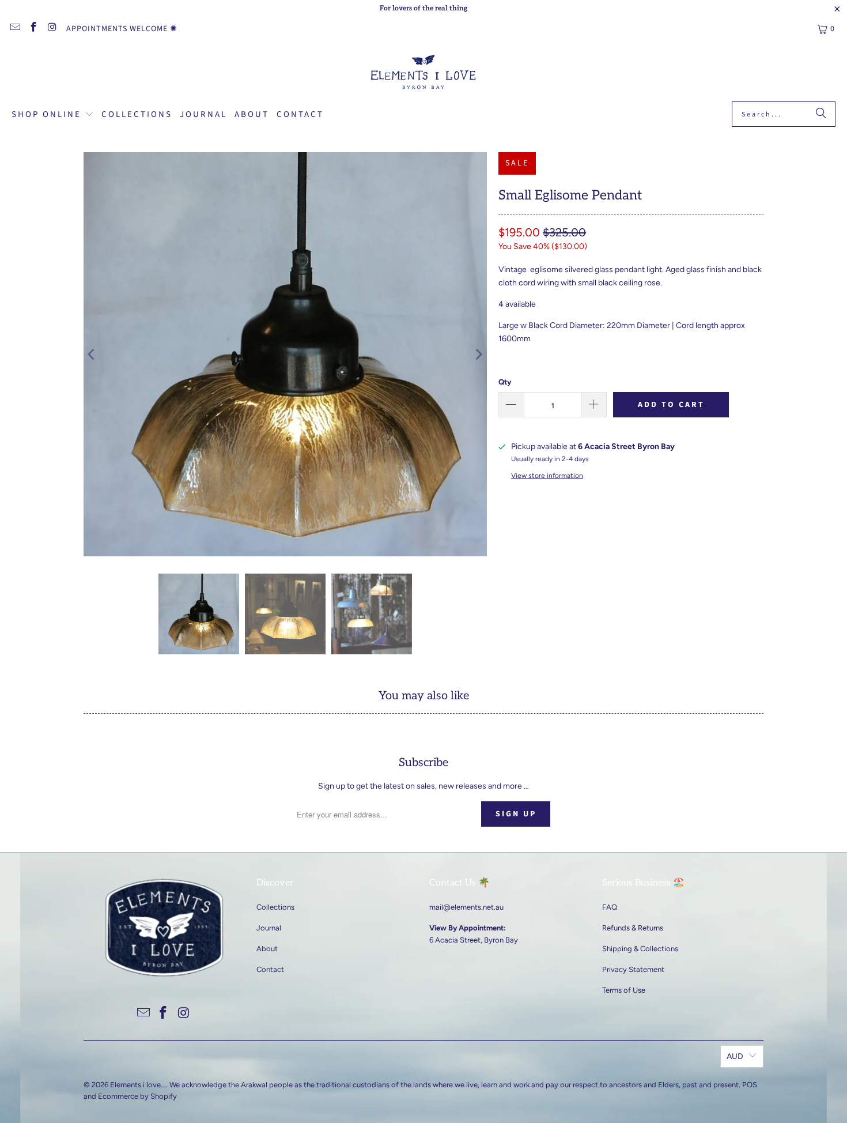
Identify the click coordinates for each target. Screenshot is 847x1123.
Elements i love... (138, 1084)
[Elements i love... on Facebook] (33, 29)
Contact (270, 969)
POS (749, 1084)
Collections (275, 907)
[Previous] (92, 354)
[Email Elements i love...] (14, 29)
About (267, 948)
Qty (504, 382)
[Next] (478, 354)
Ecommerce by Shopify (137, 1096)
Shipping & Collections (640, 948)
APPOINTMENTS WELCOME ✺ (121, 29)
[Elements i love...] (424, 73)
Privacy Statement (633, 969)
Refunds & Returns (632, 928)
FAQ (609, 907)
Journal (268, 928)
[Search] (821, 114)
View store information (547, 476)
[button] (53, 115)
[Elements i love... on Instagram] (52, 29)
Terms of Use (623, 990)
